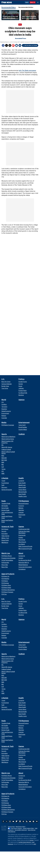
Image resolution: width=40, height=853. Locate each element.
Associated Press (20, 38)
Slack (23, 821)
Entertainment (24, 422)
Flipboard (13, 45)
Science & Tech (7, 527)
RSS (26, 821)
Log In (26, 2)
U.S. (20, 24)
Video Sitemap (11, 831)
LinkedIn (20, 821)
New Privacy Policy (20, 826)
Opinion (21, 400)
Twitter (6, 45)
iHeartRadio (36, 821)
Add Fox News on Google (30, 45)
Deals (3, 501)
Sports (4, 434)
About (21, 553)
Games (21, 527)
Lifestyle (4, 478)
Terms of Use (11, 826)
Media (3, 422)
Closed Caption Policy (28, 828)
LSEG (34, 844)
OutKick (22, 434)
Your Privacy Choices (16, 828)
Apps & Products (7, 574)
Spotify (33, 821)
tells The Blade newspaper (27, 70)
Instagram (10, 821)
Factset (31, 840)
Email (20, 45)
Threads (9, 45)
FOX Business (24, 501)
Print (16, 45)
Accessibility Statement (21, 830)
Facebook (3, 45)
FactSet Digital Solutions (25, 842)
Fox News (6, 2)
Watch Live (5, 553)
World (3, 400)
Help (36, 828)
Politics (21, 379)
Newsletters (30, 821)
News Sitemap (31, 830)
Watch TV (32, 2)
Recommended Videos (8, 7)
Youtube (13, 821)
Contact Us (11, 830)
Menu (38, 2)
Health (21, 478)
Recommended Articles (26, 7)
